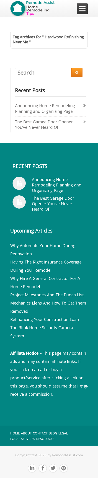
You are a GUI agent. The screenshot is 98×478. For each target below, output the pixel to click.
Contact (40, 433)
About (26, 433)
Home (15, 433)
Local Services (22, 439)
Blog (53, 433)
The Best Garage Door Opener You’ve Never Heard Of (44, 124)
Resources (45, 439)
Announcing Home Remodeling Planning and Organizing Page (45, 108)
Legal (63, 433)
